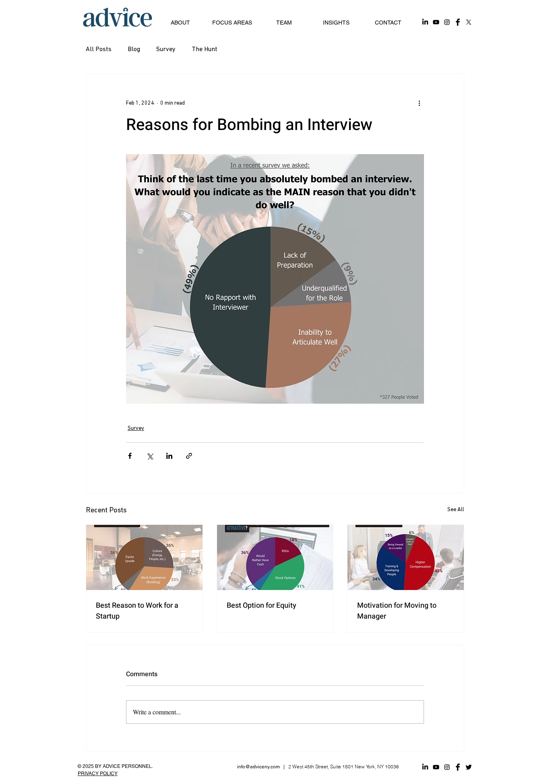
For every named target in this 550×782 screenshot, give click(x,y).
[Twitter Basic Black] (468, 767)
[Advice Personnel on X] (468, 22)
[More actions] (419, 103)
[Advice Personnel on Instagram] (447, 22)
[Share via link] (189, 456)
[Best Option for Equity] (275, 557)
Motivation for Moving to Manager (396, 611)
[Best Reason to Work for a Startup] (144, 557)
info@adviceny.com (258, 767)
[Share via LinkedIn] (169, 456)
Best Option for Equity (261, 605)
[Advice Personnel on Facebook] (457, 22)
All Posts (99, 49)
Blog (134, 49)
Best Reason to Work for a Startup (137, 611)
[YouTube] (436, 767)
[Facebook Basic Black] (457, 767)
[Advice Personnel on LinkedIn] (425, 22)
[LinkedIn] (425, 767)
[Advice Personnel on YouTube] (436, 22)
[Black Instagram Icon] (447, 767)
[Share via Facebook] (130, 456)
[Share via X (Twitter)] (149, 456)
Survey (166, 49)
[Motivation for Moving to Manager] (405, 557)
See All (455, 510)
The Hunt (204, 49)
